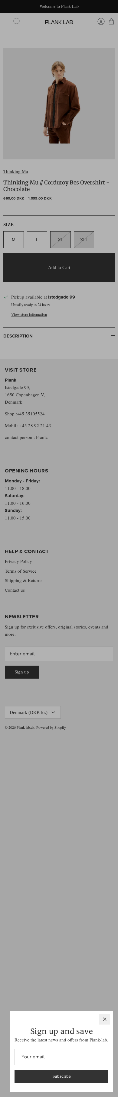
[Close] (104, 1019)
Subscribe (61, 1076)
